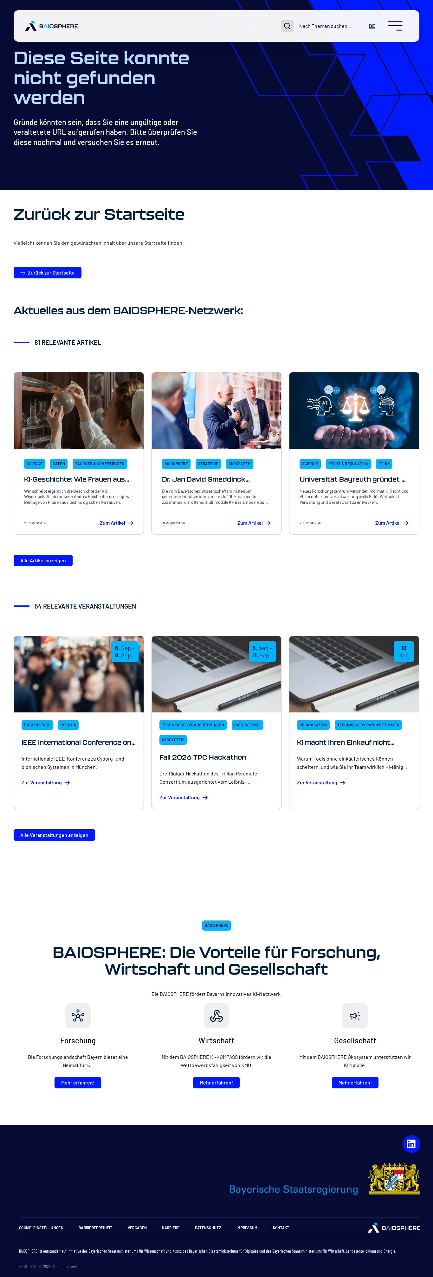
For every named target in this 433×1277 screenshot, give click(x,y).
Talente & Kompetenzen (100, 463)
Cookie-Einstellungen (41, 1227)
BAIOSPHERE (176, 463)
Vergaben (137, 1227)
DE (372, 26)
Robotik (68, 725)
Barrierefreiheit (96, 1227)
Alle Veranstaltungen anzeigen (54, 835)
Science (34, 463)
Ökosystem (240, 463)
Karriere (170, 1227)
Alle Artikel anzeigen (43, 560)
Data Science (37, 725)
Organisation (313, 725)
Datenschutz (208, 1227)
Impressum (247, 1227)
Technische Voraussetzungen (193, 725)
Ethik (384, 463)
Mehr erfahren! (77, 1082)
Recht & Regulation (348, 463)
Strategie (208, 463)
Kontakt (281, 1227)
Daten (59, 463)
